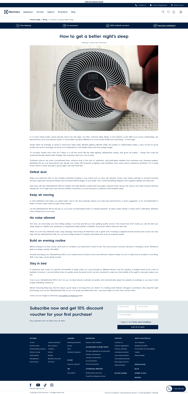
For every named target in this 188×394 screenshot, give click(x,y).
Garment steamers (74, 352)
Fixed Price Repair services (95, 376)
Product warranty (121, 349)
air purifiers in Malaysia (68, 296)
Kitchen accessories (93, 354)
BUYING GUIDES (121, 373)
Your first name (124, 306)
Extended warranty (122, 352)
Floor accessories (92, 364)
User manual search (122, 355)
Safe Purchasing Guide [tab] (94, 2)
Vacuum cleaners (73, 364)
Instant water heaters (94, 342)
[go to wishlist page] (168, 12)
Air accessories (91, 361)
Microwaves (34, 362)
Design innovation (141, 346)
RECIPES (138, 377)
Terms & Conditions (112, 393)
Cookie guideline (144, 393)
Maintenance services (94, 373)
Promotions (63, 12)
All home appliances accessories (98, 351)
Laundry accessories (93, 358)
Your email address (125, 315)
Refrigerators (34, 359)
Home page (35, 20)
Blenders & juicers (54, 359)
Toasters (51, 349)
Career (137, 352)
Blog (73, 12)
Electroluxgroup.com (37, 388)
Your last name (143, 306)
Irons (69, 349)
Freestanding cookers (38, 349)
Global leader (140, 355)
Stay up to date (137, 327)
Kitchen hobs (34, 346)
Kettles (50, 355)
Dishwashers (34, 355)
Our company (139, 342)
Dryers (69, 346)
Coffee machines (54, 342)
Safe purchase (120, 365)
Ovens (32, 342)
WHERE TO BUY (140, 373)
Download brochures (122, 359)
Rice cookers (52, 346)
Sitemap (155, 393)
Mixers (50, 352)
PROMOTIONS (140, 364)
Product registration (122, 346)
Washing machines (74, 342)
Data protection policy (128, 393)
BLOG (137, 369)
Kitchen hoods (35, 352)
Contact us (142, 5)
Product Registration (160, 5)
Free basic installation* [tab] (166, 26)
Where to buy (179, 5)
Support (50, 12)
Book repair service (122, 362)
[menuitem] (28, 12)
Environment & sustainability (145, 349)
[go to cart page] (181, 12)
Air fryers (51, 362)
